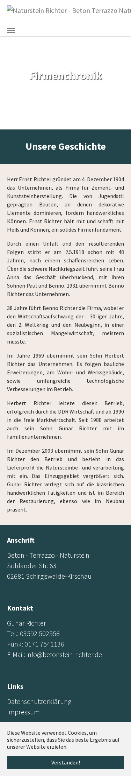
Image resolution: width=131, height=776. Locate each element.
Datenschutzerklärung (39, 701)
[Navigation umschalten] (11, 30)
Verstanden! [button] (65, 762)
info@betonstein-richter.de (64, 654)
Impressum (23, 711)
